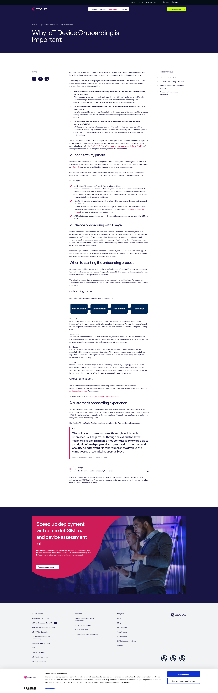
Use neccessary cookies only (183, 681)
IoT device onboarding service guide (104, 396)
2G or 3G (75, 167)
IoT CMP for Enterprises (40, 632)
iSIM (33, 648)
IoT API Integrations (39, 661)
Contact (141, 2)
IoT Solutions (37, 614)
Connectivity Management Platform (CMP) (124, 146)
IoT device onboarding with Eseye (172, 82)
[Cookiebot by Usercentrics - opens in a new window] (30, 688)
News (119, 618)
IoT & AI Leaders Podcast (126, 641)
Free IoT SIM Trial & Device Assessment (84, 619)
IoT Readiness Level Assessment (86, 634)
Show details (50, 688)
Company (123, 9)
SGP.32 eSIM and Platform (43, 627)
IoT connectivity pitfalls (168, 78)
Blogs (119, 623)
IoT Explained (122, 627)
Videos (120, 646)
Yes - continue (183, 674)
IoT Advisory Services (82, 630)
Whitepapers (122, 636)
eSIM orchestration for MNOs (44, 623)
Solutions (93, 9)
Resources (113, 9)
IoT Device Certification (83, 625)
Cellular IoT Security (39, 652)
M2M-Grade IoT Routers (41, 643)
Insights (120, 614)
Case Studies (122, 632)
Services (103, 9)
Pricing (133, 2)
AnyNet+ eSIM (97, 146)
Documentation (151, 2)
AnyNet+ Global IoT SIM (40, 618)
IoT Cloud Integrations (40, 657)
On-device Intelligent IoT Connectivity (41, 637)
